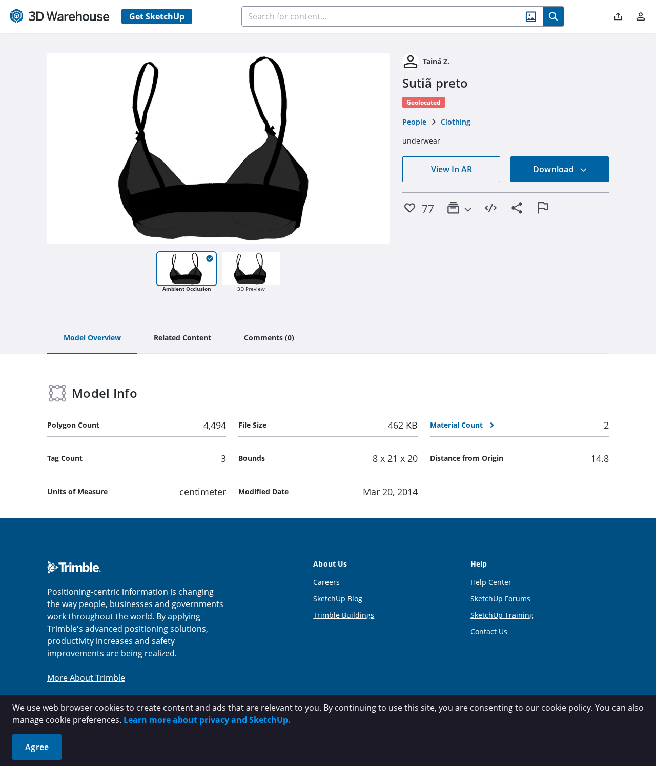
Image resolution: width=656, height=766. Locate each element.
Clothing (455, 122)
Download (554, 169)
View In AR (451, 169)
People (414, 122)
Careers (326, 582)
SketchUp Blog (337, 598)
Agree (37, 747)
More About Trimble (86, 677)
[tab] (92, 338)
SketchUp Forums (500, 598)
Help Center (490, 582)
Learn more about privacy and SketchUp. (207, 719)
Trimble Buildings (343, 615)
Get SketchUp (156, 16)
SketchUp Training (502, 615)
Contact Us (488, 631)
